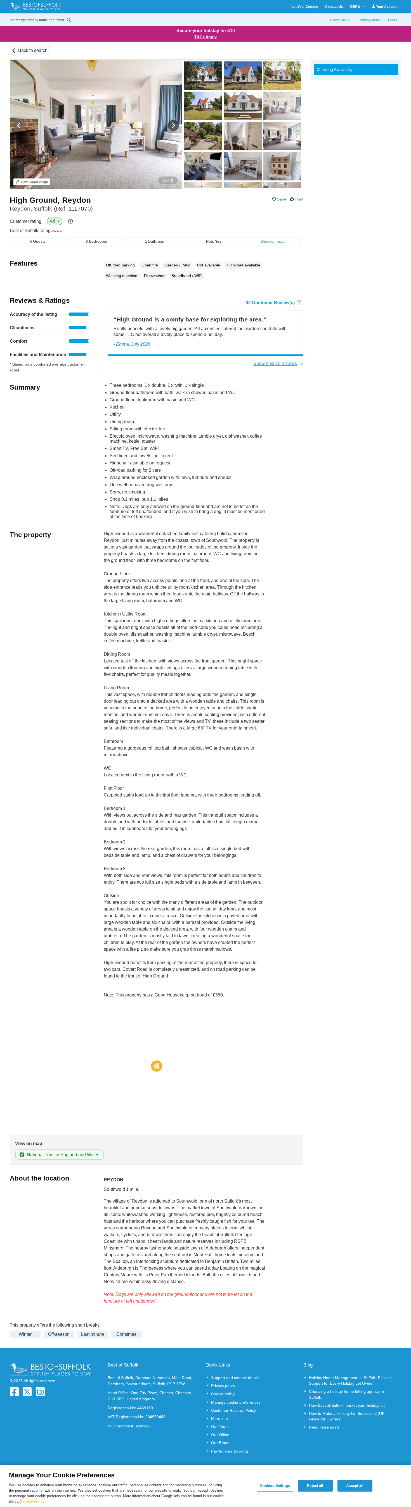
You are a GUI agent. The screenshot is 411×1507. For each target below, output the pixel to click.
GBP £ (355, 7)
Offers (392, 20)
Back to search (33, 50)
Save (281, 199)
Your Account (386, 7)
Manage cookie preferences (236, 1402)
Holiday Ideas (369, 20)
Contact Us (334, 7)
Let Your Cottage (305, 7)
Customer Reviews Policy (233, 1410)
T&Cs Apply (205, 37)
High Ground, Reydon (50, 200)
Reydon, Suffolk (51, 208)
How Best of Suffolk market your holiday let (347, 1405)
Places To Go (340, 20)
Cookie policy (223, 1394)
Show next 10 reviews (275, 363)
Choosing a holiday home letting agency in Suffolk (346, 1394)
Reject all (315, 1486)
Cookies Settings (275, 1486)
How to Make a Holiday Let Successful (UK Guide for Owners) (346, 1416)
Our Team (220, 1426)
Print (299, 199)
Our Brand (220, 1443)
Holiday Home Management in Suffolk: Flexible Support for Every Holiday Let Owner (350, 1380)
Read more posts (324, 1427)
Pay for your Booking (229, 1451)
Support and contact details (235, 1377)
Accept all (354, 1486)
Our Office (220, 1434)
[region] (205, 1486)
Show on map (272, 241)
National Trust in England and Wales (63, 1154)
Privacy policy (223, 1386)
